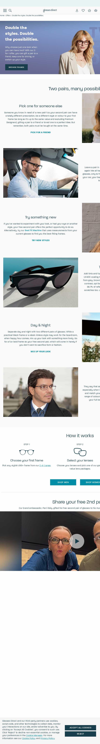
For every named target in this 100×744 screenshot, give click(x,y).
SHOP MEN (63, 482)
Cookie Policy (29, 738)
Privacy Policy (47, 738)
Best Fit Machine (33, 230)
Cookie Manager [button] (34, 735)
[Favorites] (83, 10)
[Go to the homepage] (50, 11)
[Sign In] (77, 10)
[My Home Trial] (89, 10)
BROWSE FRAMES (16, 67)
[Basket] (95, 10)
